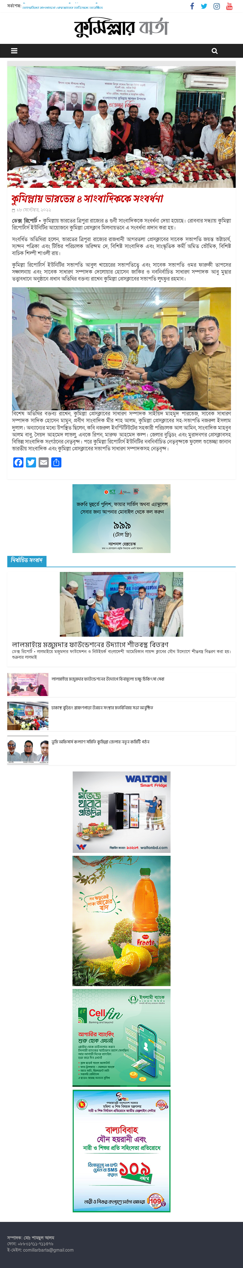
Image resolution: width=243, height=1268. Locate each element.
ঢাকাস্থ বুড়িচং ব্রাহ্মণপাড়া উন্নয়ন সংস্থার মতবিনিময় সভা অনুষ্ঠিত (102, 707)
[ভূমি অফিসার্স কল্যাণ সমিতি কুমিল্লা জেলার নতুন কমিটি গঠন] (27, 739)
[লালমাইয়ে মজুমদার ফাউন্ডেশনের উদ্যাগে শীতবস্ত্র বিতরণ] (121, 575)
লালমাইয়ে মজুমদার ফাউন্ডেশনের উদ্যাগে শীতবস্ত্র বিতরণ (90, 645)
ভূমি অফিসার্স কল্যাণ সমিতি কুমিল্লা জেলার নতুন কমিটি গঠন (71, 5)
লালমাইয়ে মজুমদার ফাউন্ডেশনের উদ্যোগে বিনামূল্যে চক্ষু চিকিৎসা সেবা (108, 679)
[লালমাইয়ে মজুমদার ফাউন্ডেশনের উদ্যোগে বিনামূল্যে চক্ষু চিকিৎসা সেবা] (27, 676)
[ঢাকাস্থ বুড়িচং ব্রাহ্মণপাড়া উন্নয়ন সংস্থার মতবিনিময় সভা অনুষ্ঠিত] (27, 705)
